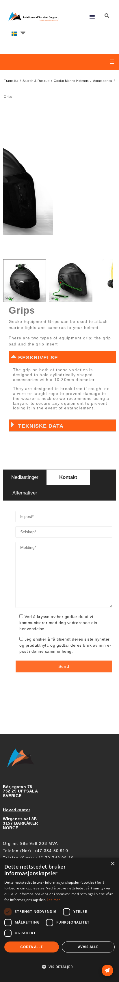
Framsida (11, 80)
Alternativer (24, 493)
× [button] (112, 864)
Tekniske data (41, 426)
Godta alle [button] (31, 946)
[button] (92, 16)
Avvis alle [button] (88, 946)
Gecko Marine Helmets (71, 80)
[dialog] (59, 920)
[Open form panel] (107, 970)
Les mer (53, 899)
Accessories (102, 80)
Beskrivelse (38, 358)
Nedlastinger (24, 477)
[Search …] (107, 16)
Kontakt (68, 477)
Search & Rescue (36, 80)
